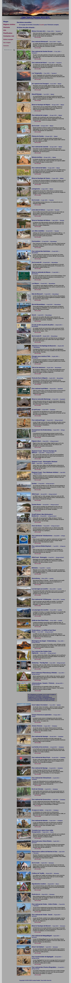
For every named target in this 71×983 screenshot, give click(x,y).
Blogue (5, 21)
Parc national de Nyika (39, 168)
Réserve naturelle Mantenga (41, 399)
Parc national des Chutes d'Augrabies (44, 967)
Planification (7, 33)
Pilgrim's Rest (36, 441)
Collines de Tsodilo (38, 873)
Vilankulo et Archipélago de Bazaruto (44, 346)
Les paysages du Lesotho (40, 610)
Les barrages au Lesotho (40, 589)
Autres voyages (8, 39)
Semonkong (36, 578)
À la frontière (36, 241)
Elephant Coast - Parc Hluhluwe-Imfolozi (45, 472)
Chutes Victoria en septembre (42, 715)
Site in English (7, 42)
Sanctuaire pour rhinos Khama (42, 841)
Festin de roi (36, 894)
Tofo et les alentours (38, 367)
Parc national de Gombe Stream (42, 51)
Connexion (6, 45)
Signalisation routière (39, 884)
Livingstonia (36, 189)
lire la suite (38, 37)
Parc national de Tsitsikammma (42, 535)
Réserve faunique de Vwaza (41, 178)
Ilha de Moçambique (38, 304)
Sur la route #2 (36, 262)
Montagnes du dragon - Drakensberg (44, 641)
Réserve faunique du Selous (41, 220)
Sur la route (35, 125)
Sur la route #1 (36, 336)
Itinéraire (6, 27)
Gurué (34, 315)
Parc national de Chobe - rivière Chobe (44, 904)
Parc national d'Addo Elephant (41, 546)
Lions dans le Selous (38, 210)
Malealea (35, 568)
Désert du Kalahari (38, 947)
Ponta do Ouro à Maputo (40, 378)
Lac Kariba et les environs (40, 747)
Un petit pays (36, 409)
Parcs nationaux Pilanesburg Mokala (44, 672)
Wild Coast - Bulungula (39, 557)
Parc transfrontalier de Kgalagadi (42, 956)
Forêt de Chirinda (37, 789)
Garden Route (36, 504)
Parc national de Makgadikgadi (42, 935)
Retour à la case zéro (38, 31)
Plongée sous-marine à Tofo (41, 356)
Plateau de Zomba (38, 136)
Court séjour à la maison (40, 705)
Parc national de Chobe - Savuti (42, 914)
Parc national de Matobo (40, 820)
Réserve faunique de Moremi (41, 926)
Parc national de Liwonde (40, 147)
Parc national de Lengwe (40, 115)
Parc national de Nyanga (39, 768)
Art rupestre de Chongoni (40, 83)
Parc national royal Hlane (40, 388)
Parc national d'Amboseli (40, 41)
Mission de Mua (37, 157)
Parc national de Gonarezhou (41, 799)
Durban (34, 483)
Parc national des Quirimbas (41, 251)
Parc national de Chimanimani (41, 778)
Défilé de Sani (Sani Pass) (40, 620)
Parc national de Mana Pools (41, 757)
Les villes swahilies (38, 231)
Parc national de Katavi (39, 62)
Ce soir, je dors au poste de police (43, 325)
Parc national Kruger (38, 420)
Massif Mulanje (37, 94)
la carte (42, 24)
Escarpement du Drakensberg (41, 430)
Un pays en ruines (37, 810)
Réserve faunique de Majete (41, 104)
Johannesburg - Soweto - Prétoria (43, 683)
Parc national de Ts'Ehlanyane (41, 599)
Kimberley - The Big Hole (40, 663)
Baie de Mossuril (37, 294)
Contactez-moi (8, 36)
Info (4, 30)
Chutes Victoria (37, 726)
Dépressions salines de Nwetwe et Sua (44, 851)
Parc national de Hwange (40, 736)
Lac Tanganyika (37, 73)
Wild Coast (35, 494)
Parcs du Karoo (37, 526)
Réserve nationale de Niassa (41, 272)
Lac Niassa (35, 283)
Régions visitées (9, 24)
